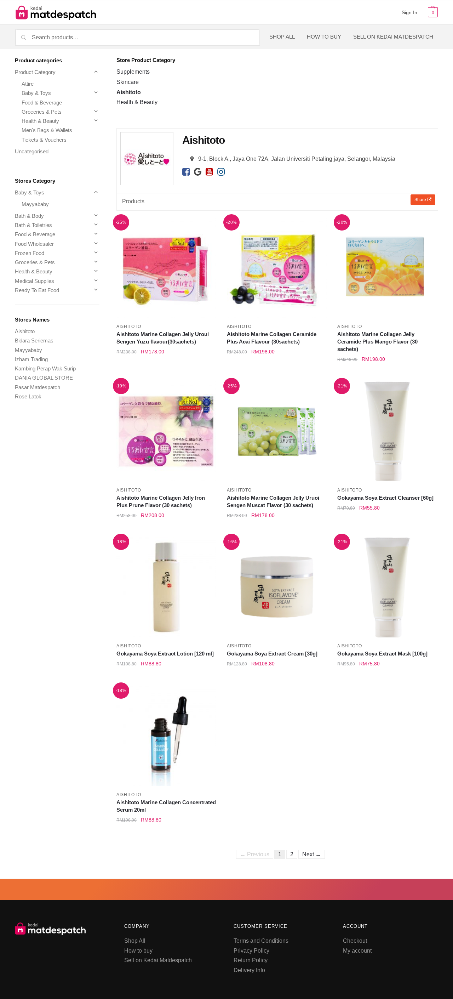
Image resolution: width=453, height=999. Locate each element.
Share (420, 199)
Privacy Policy (251, 951)
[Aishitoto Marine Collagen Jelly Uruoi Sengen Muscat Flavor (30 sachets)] (277, 431)
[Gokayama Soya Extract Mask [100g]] (387, 587)
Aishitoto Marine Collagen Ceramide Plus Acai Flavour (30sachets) (271, 338)
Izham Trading (31, 359)
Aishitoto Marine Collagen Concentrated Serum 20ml (166, 806)
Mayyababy (35, 204)
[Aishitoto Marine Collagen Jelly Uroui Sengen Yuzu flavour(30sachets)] (166, 268)
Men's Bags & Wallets (47, 130)
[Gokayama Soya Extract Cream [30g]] (277, 587)
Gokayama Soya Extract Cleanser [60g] (385, 498)
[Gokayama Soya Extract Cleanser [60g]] (387, 431)
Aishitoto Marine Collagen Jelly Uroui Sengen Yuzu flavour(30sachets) (162, 338)
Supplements (133, 72)
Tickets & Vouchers (44, 140)
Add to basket (166, 375)
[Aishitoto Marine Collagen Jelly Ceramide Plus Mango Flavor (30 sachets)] (387, 268)
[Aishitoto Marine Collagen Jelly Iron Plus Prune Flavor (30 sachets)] (166, 431)
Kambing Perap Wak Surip (45, 368)
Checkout (355, 941)
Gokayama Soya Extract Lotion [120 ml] (165, 654)
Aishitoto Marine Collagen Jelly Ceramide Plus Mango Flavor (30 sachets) (377, 341)
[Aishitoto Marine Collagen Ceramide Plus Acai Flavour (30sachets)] (277, 268)
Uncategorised (31, 151)
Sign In (409, 12)
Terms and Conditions (261, 941)
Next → (311, 854)
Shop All (134, 941)
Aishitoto (128, 92)
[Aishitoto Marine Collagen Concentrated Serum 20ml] (166, 736)
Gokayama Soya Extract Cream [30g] (272, 654)
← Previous (254, 854)
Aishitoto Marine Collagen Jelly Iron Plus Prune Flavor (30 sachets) (160, 501)
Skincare (127, 82)
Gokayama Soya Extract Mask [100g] (382, 654)
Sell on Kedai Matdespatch (158, 960)
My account (357, 951)
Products (133, 201)
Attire (28, 84)
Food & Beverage (42, 103)
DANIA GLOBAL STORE (44, 378)
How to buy (138, 951)
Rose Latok (28, 396)
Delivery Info (249, 970)
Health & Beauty (136, 102)
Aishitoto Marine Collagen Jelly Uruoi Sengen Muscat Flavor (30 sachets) (273, 501)
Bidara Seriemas (34, 340)
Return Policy (251, 960)
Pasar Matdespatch (37, 387)
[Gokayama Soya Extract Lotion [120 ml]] (166, 587)
